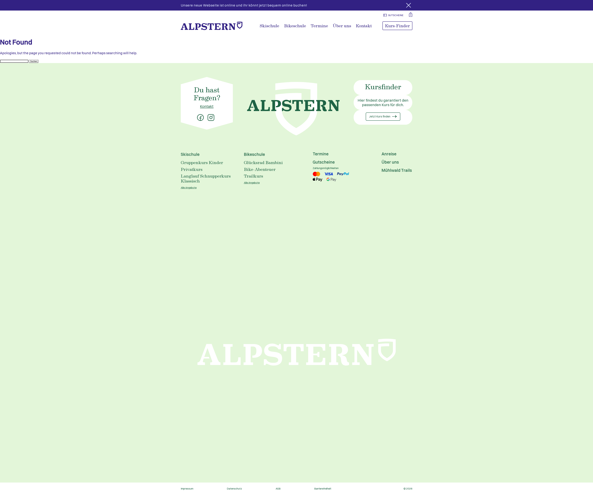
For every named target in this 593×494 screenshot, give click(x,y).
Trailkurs (253, 176)
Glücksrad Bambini (263, 162)
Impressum (187, 488)
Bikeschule (295, 25)
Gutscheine (324, 162)
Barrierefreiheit (322, 488)
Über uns (342, 25)
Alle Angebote (189, 187)
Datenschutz (234, 488)
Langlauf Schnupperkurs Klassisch (206, 178)
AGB (278, 488)
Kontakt (364, 25)
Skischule (269, 25)
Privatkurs (191, 169)
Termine (319, 25)
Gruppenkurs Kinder (202, 162)
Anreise (389, 153)
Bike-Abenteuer (260, 169)
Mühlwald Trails (397, 170)
